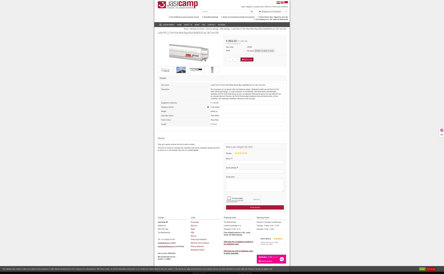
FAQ (203, 25)
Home (179, 25)
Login (243, 6)
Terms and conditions (280, 6)
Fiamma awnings (212, 29)
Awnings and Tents (197, 29)
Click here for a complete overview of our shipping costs (238, 243)
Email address (231, 167)
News (197, 25)
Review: (229, 153)
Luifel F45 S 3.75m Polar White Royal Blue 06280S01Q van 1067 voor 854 (259, 29)
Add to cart (248, 59)
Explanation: (230, 177)
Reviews (221, 25)
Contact (212, 25)
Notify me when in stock (264, 51)
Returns (268, 6)
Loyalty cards (259, 6)
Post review (255, 207)
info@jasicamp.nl (164, 243)
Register (249, 6)
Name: (228, 158)
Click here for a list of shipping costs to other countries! (238, 252)
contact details (193, 150)
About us (188, 25)
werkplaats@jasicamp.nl (167, 246)
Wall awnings (225, 29)
